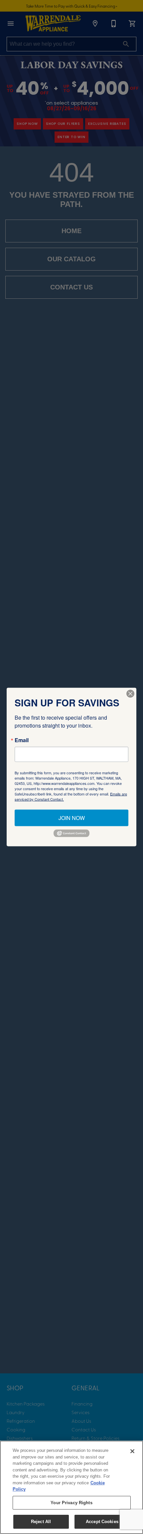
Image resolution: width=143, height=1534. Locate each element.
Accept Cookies (102, 1521)
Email (22, 740)
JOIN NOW (72, 818)
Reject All (41, 1521)
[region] (71, 1487)
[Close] (132, 1451)
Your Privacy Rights (71, 1502)
